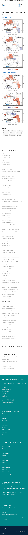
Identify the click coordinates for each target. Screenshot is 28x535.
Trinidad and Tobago (6, 474)
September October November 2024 (10, 206)
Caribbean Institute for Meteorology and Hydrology (14, 383)
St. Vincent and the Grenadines (9, 471)
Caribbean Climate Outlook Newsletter (10, 356)
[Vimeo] (20, 531)
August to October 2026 (7, 153)
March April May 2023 (6, 248)
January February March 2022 (8, 280)
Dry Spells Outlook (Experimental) (9, 361)
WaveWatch (4, 519)
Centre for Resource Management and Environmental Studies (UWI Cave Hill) (13, 489)
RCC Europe (4, 420)
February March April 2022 (7, 278)
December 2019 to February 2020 (9, 338)
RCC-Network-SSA (6, 429)
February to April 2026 (6, 167)
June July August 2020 (6, 324)
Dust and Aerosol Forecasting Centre (10, 514)
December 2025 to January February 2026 (11, 171)
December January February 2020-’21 (10, 311)
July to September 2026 (7, 155)
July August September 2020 (8, 322)
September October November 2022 (10, 261)
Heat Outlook (5, 363)
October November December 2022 (9, 259)
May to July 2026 (5, 160)
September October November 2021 (10, 289)
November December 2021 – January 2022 (11, 285)
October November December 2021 (9, 287)
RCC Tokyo (4, 432)
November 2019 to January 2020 (9, 341)
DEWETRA (4, 512)
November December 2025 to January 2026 (11, 174)
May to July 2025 (5, 187)
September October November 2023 (10, 234)
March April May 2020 (6, 331)
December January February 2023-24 (10, 227)
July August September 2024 (8, 210)
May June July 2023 (6, 243)
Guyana (4, 458)
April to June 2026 (5, 162)
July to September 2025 (7, 183)
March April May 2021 (6, 304)
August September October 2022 (9, 264)
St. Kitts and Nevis (6, 467)
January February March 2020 (8, 336)
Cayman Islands (5, 453)
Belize (3, 451)
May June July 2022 (6, 271)
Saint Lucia (4, 469)
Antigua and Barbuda (6, 446)
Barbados (4, 448)
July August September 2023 (8, 238)
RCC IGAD (4, 422)
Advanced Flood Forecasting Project (10, 507)
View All (3, 349)
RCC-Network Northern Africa (8, 416)
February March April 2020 (7, 334)
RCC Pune (4, 427)
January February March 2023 (8, 252)
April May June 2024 (6, 217)
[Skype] (25, 531)
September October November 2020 (10, 318)
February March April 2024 (7, 222)
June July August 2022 (6, 268)
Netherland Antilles (6, 465)
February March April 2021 (7, 306)
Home (3, 532)
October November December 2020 (9, 315)
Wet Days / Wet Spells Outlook (8, 368)
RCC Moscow (5, 425)
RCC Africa (4, 413)
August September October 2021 (9, 291)
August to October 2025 (7, 180)
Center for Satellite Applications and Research (12, 510)
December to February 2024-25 (8, 199)
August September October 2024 (9, 208)
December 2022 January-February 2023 (10, 254)
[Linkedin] (18, 531)
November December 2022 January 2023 (10, 257)
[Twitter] (16, 531)
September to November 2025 (8, 178)
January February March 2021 (8, 308)
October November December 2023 (9, 231)
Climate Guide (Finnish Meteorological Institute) (12, 492)
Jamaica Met (4, 462)
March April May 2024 (6, 220)
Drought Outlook (5, 359)
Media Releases (17, 532)
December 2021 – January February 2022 (11, 282)
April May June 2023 (6, 245)
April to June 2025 (5, 190)
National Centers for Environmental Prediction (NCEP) (13, 517)
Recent (7, 532)
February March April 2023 (7, 250)
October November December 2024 (9, 204)
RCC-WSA (4, 434)
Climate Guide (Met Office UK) (8, 494)
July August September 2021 (8, 294)
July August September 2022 (8, 266)
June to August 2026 (6, 157)
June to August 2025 (6, 185)
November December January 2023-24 (10, 229)
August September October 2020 (9, 320)
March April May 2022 (6, 275)
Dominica (4, 455)
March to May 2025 (6, 192)
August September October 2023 (9, 236)
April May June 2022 (6, 273)
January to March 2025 (7, 197)
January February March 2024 (8, 224)
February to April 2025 (6, 194)
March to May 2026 (6, 164)
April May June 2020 (6, 329)
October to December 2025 (8, 176)
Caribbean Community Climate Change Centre (12, 486)
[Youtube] (23, 531)
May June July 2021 (6, 298)
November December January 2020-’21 (10, 313)
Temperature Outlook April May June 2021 (13, 13)
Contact (3, 533)
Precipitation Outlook (6, 366)
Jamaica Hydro (5, 460)
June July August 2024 (6, 213)
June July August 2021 (6, 296)
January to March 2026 (7, 169)
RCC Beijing (4, 418)
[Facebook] (14, 531)
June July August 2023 (6, 241)
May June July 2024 (6, 215)
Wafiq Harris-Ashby (6, 529)
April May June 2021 (6, 301)
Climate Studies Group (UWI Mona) (9, 497)
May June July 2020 (6, 327)
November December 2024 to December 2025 (12, 201)
